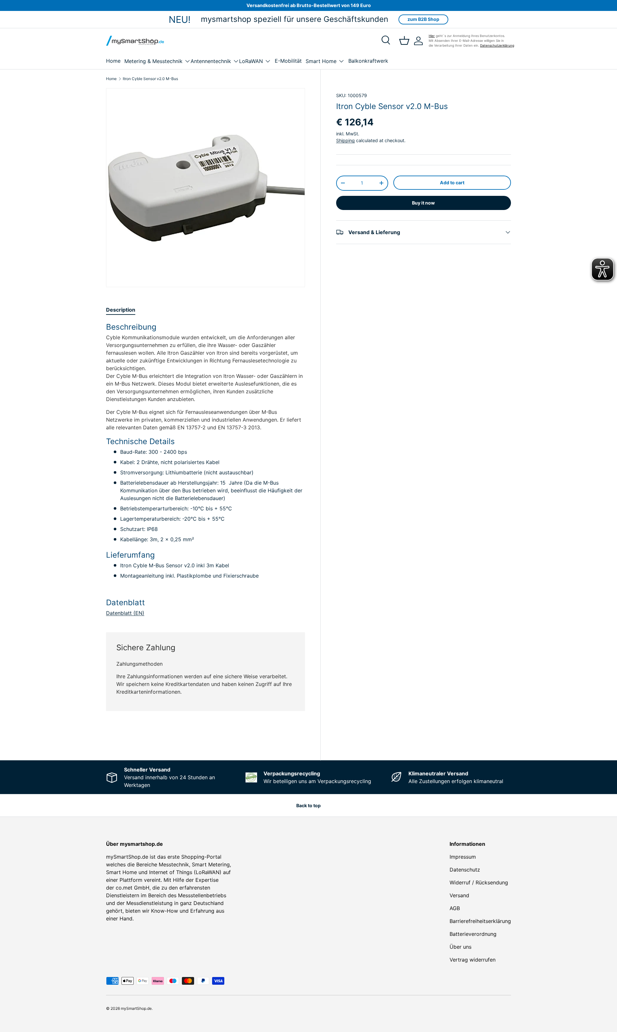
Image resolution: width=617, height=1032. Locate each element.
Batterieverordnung (473, 934)
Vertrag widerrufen (473, 959)
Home (113, 61)
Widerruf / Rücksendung (479, 882)
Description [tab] (120, 309)
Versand (459, 895)
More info (291, 737)
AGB (455, 908)
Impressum (463, 857)
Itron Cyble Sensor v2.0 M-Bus (150, 79)
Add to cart (452, 182)
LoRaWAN (251, 61)
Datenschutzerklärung (497, 45)
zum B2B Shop (423, 19)
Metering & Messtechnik (153, 61)
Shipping (345, 140)
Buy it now (423, 202)
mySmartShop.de (136, 1008)
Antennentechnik (211, 61)
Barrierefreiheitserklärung (480, 921)
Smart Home (321, 61)
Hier (432, 36)
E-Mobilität (288, 61)
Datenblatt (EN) (125, 613)
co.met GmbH (132, 887)
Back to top (308, 805)
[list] (205, 187)
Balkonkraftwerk (368, 61)
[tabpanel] (205, 469)
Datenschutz (465, 869)
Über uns (460, 947)
